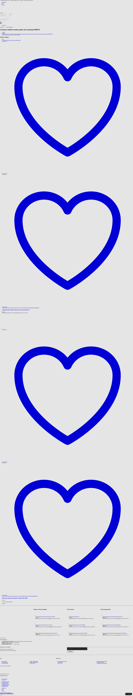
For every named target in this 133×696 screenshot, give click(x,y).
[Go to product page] (67, 321)
